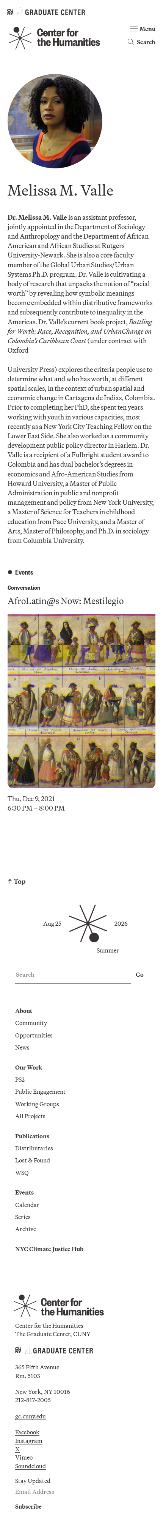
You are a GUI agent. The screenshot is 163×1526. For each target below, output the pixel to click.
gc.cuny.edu (30, 1416)
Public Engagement (40, 1091)
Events (24, 1192)
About (23, 1010)
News (22, 1047)
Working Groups (37, 1104)
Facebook (27, 1432)
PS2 (20, 1079)
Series (23, 1217)
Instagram (28, 1440)
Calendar (27, 1204)
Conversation (24, 587)
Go (140, 974)
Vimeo (24, 1457)
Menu (147, 28)
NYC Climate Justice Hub (49, 1249)
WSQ (22, 1172)
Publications (32, 1136)
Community (31, 1023)
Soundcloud (30, 1466)
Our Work (28, 1067)
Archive (25, 1229)
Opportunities (34, 1035)
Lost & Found (32, 1160)
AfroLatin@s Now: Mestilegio (66, 600)
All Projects (30, 1116)
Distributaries (34, 1148)
